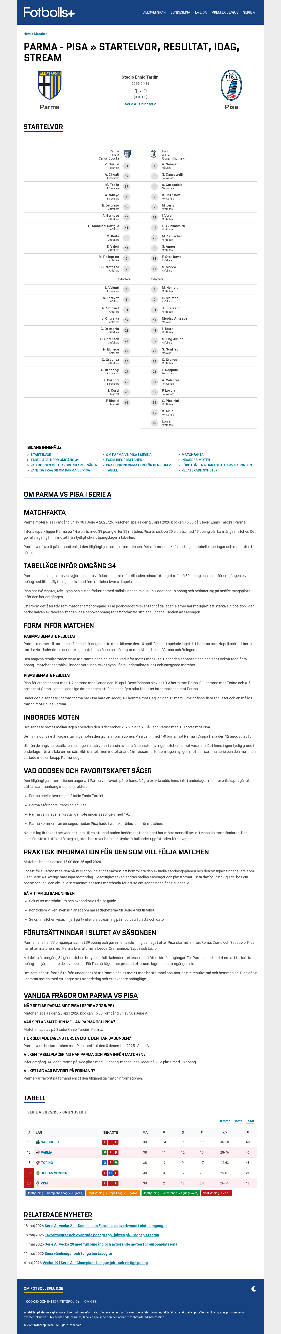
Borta (238, 1121)
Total (250, 1121)
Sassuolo (50, 1142)
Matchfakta (193, 455)
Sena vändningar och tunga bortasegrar (79, 1253)
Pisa (44, 1183)
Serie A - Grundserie (140, 104)
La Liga (201, 12)
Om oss (90, 1302)
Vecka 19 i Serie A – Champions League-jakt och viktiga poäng (95, 1263)
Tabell (112, 470)
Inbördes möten (196, 460)
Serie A (249, 12)
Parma (46, 1152)
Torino (47, 1163)
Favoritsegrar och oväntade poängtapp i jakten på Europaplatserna (102, 1235)
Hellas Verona (54, 1173)
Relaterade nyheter (199, 470)
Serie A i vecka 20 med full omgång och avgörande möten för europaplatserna (111, 1244)
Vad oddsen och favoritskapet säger (63, 465)
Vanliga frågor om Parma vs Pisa (60, 470)
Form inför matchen (124, 460)
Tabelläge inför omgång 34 (54, 460)
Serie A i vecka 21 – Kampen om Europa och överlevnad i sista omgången (106, 1226)
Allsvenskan (154, 12)
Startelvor (40, 455)
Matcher (40, 34)
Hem (27, 34)
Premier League (225, 12)
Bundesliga (180, 12)
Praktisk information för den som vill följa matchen (154, 465)
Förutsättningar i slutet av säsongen (217, 465)
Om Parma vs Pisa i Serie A (129, 455)
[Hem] (49, 12)
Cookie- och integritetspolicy (52, 1302)
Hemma (224, 1121)
